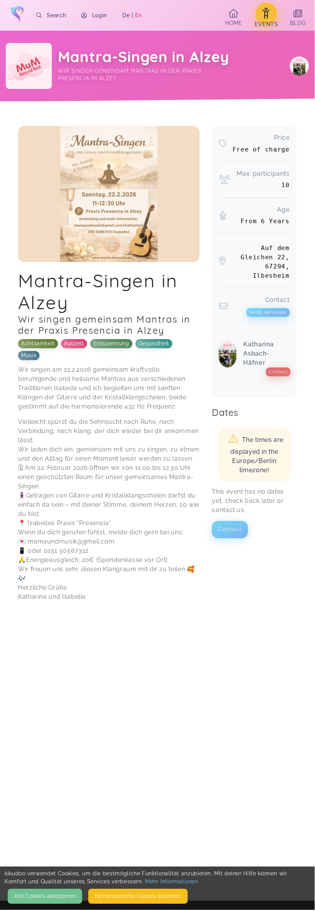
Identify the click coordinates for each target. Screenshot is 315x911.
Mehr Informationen (171, 881)
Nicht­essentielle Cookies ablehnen (138, 896)
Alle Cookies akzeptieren (45, 896)
